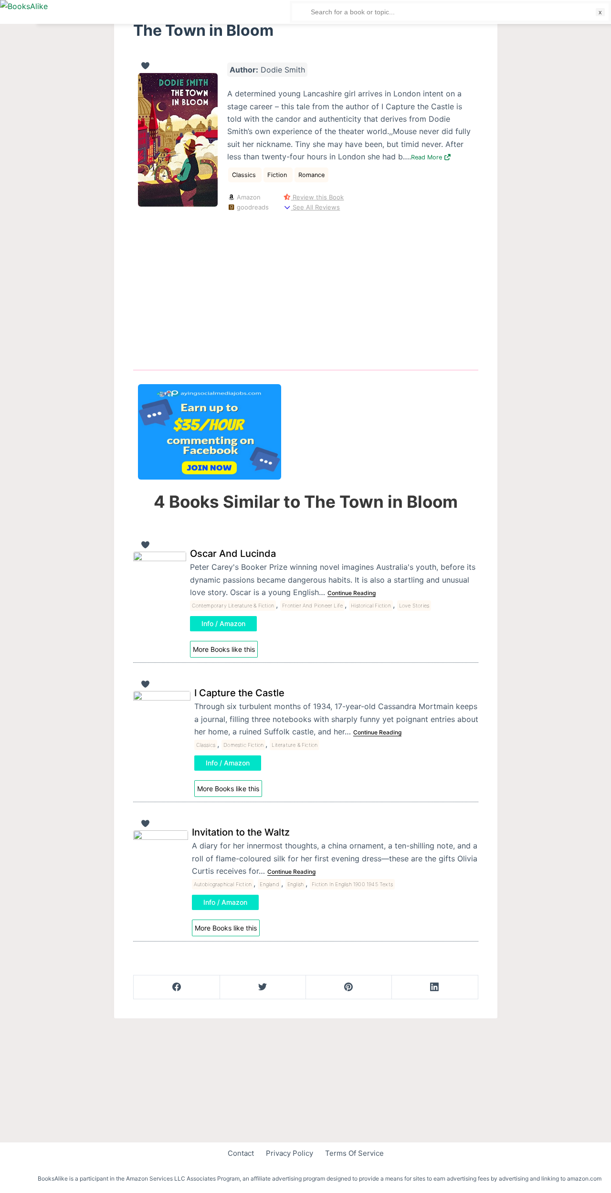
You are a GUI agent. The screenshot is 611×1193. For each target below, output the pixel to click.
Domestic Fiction (243, 745)
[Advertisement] (306, 289)
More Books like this (224, 649)
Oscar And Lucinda (233, 553)
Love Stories (414, 605)
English (295, 884)
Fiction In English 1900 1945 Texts (352, 884)
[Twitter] (263, 987)
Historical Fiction (371, 605)
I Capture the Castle (239, 693)
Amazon (248, 197)
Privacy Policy (289, 1153)
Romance (311, 174)
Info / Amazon (223, 623)
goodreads (252, 207)
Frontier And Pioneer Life (312, 605)
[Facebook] (177, 987)
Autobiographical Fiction (223, 884)
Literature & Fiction (294, 745)
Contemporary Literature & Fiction (233, 605)
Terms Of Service (354, 1153)
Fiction (278, 174)
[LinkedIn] (434, 987)
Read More (427, 157)
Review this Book (317, 197)
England (269, 884)
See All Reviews (315, 207)
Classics (245, 174)
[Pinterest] (349, 987)
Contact (241, 1153)
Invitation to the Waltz (241, 832)
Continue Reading (351, 592)
